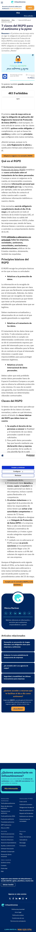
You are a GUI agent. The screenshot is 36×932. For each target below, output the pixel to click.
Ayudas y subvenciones (8, 846)
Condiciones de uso (18, 918)
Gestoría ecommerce (7, 837)
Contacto (3, 865)
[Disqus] (18, 740)
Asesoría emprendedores (8, 843)
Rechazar (18, 475)
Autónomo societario (25, 804)
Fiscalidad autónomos (7, 822)
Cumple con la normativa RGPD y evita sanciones (19, 583)
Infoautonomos (5, 20)
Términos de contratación (18, 921)
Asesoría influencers (7, 840)
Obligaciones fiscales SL (26, 807)
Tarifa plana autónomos (8, 803)
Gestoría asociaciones (7, 834)
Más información (11, 788)
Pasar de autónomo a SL (26, 810)
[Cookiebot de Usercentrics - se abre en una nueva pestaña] (26, 455)
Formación (22, 846)
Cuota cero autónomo (7, 819)
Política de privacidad (18, 909)
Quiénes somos (5, 862)
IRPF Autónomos (6, 825)
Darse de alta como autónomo (6, 807)
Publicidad (4, 868)
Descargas (22, 843)
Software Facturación (7, 848)
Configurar (17, 471)
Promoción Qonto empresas (6, 855)
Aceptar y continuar (18, 467)
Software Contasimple (7, 851)
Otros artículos (28, 16)
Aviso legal (18, 912)
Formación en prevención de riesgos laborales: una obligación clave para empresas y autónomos (17, 644)
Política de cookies (18, 915)
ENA (2, 871)
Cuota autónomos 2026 (8, 816)
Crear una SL (23, 801)
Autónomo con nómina (26, 816)
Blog (18, 13)
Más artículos (5, 15)
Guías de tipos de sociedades (24, 820)
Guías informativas (25, 837)
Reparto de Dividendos (26, 813)
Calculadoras (23, 840)
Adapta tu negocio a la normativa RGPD (18, 156)
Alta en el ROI (5, 828)
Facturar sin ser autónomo (5, 812)
